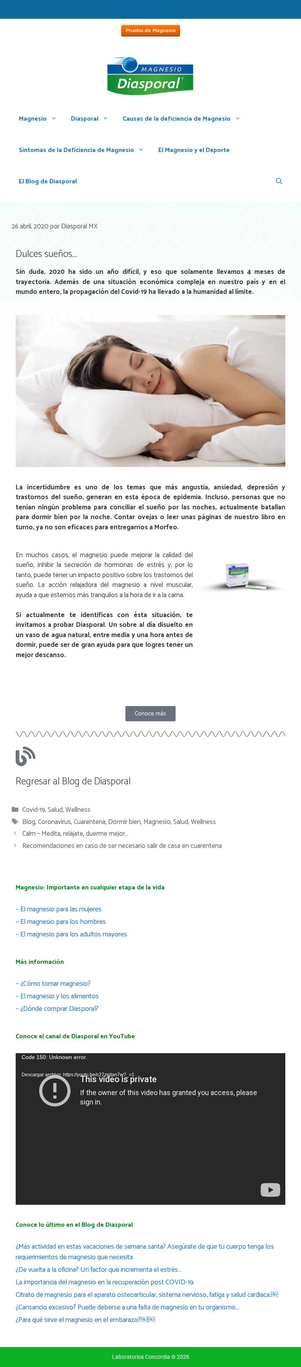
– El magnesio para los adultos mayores (71, 934)
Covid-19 (33, 809)
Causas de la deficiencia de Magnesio (176, 119)
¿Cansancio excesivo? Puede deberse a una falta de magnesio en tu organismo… (127, 1307)
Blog (28, 822)
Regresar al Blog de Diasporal (73, 781)
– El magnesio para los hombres (61, 922)
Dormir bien (124, 822)
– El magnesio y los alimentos (57, 996)
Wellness (78, 809)
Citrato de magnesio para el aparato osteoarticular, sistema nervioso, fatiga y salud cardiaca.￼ (147, 1295)
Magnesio (33, 119)
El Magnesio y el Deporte (194, 150)
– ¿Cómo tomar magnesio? (53, 984)
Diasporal (84, 119)
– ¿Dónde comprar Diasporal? (57, 1009)
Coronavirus (54, 822)
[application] (150, 1129)
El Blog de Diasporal (48, 181)
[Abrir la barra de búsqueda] (279, 181)
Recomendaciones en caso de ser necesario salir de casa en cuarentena (122, 845)
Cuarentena (89, 822)
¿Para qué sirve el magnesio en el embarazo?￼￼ (85, 1320)
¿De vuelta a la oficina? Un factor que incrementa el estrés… (98, 1270)
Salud (55, 809)
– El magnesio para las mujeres (59, 909)
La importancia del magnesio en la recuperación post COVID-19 (105, 1282)
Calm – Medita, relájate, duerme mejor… (75, 833)
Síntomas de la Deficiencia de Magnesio (76, 150)
